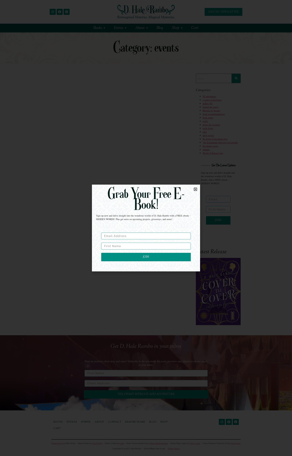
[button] (195, 189)
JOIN (146, 257)
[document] (146, 228)
